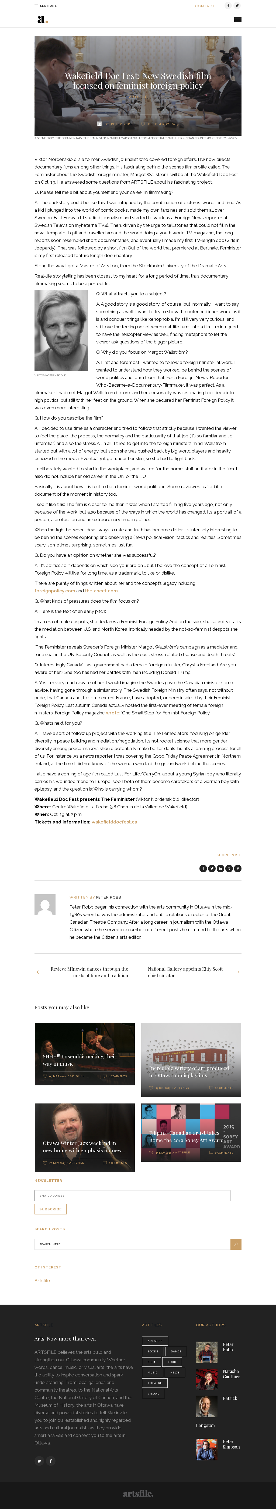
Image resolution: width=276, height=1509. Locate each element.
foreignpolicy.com (55, 590)
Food (172, 1362)
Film (151, 1362)
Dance (176, 1351)
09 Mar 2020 (58, 1076)
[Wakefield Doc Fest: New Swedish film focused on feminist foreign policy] (48, 904)
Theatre (155, 1383)
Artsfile (138, 97)
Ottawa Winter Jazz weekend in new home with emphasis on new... (84, 1146)
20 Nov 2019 (57, 1163)
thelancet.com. (102, 590)
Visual (153, 1393)
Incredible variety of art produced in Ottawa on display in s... (189, 1071)
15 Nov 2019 (163, 1152)
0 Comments (118, 1076)
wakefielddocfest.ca (114, 822)
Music (153, 1372)
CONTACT (205, 6)
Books (153, 1351)
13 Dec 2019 (163, 1087)
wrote (112, 712)
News (175, 1372)
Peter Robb (108, 897)
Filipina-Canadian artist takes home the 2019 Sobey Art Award (186, 1136)
